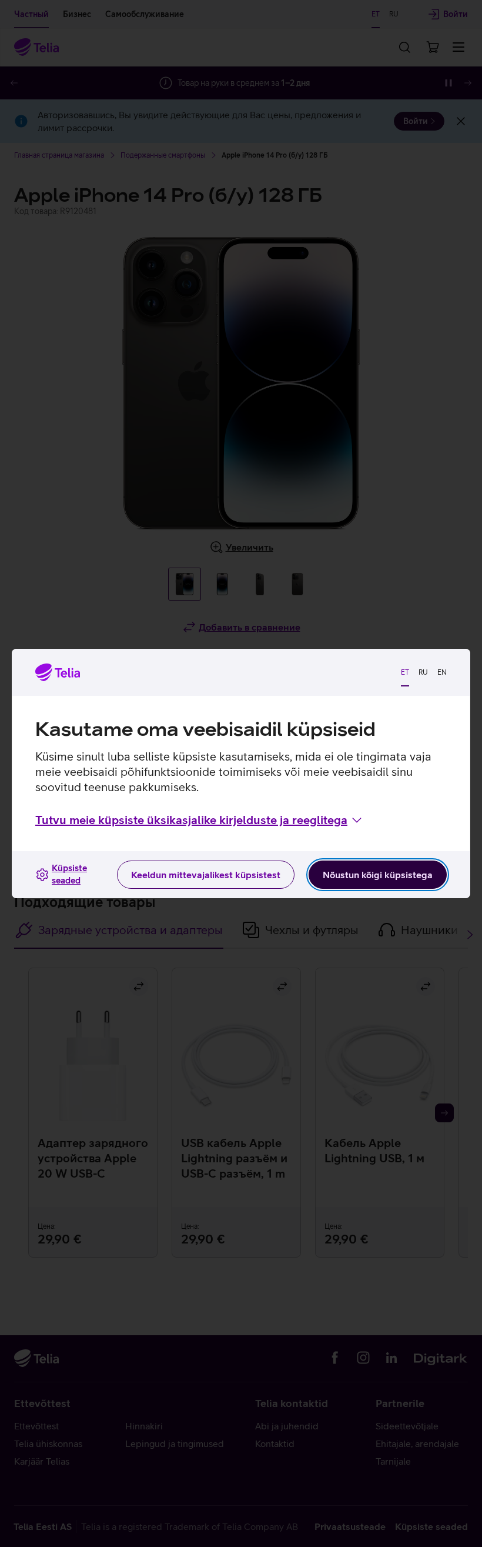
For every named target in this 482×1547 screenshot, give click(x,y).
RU (423, 672)
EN (442, 672)
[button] (199, 820)
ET (405, 672)
